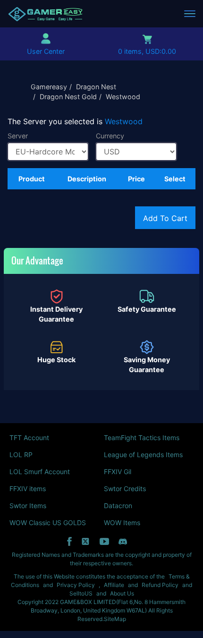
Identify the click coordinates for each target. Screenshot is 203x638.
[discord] (122, 541)
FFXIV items (27, 489)
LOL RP (21, 455)
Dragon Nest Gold (68, 97)
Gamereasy (49, 87)
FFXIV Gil (117, 472)
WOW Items (122, 523)
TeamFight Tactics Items (141, 438)
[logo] (45, 13)
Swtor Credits (125, 489)
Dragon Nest (96, 87)
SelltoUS (81, 593)
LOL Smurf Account (39, 472)
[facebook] (69, 541)
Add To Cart (165, 218)
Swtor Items (27, 506)
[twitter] (85, 541)
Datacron (118, 506)
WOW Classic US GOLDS (47, 523)
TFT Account (29, 438)
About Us (122, 593)
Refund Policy (160, 584)
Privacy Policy (76, 584)
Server (18, 136)
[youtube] (104, 541)
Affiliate (114, 584)
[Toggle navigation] (189, 13)
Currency (110, 136)
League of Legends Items (143, 455)
